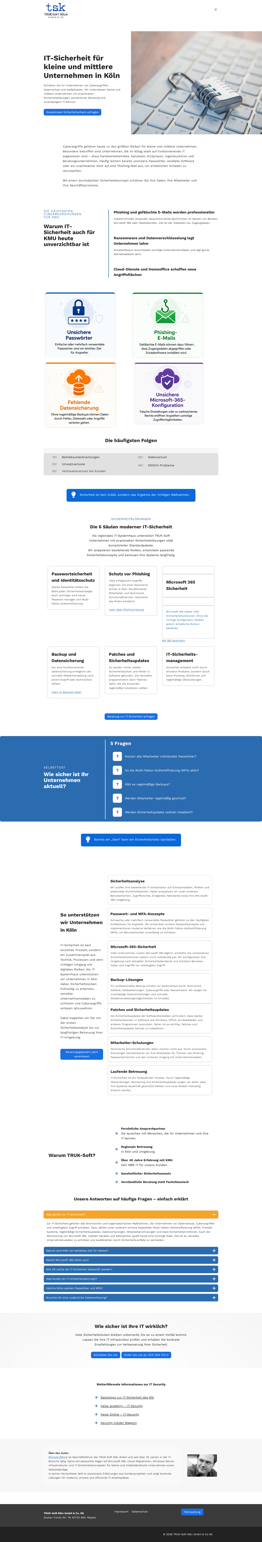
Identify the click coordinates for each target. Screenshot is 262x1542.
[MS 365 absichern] (188, 570)
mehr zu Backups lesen (66, 692)
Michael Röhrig (58, 1457)
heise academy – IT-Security (122, 1406)
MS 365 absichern (173, 640)
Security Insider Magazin (119, 1423)
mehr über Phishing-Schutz (126, 609)
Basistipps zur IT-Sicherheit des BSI (127, 1397)
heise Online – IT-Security (120, 1414)
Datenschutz (140, 1511)
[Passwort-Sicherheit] (87, 324)
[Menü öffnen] (215, 9)
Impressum (121, 1511)
